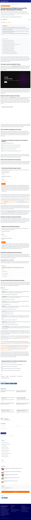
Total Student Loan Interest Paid (5, 231)
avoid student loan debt (12, 337)
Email (15, 383)
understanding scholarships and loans (24, 343)
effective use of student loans (14, 343)
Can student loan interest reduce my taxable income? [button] (9, 362)
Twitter (3, 383)
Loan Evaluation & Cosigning (24, 510)
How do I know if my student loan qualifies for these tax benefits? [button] (10, 370)
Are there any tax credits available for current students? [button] (9, 366)
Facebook (7, 383)
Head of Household (4, 276)
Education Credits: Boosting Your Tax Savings (8, 41)
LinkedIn (12, 383)
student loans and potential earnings (22, 347)
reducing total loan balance (4, 342)
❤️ (3, 22)
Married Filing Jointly (4, 271)
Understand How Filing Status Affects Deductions (9, 50)
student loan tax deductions (13, 376)
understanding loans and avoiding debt (6, 350)
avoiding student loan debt (12, 202)
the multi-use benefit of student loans (13, 201)
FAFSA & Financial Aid (13, 511)
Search (12, 508)
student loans (2, 376)
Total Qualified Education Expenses (6, 176)
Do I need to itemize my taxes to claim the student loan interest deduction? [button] (12, 364)
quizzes (29, 202)
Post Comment (3, 433)
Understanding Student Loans (14, 509)
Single (3, 269)
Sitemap (29, 518)
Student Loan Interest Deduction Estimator (8, 49)
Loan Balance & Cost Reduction (25, 511)
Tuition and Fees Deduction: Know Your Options (8, 45)
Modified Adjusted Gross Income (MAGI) (6, 238)
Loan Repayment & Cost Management (15, 510)
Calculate (3, 183)
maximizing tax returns (19, 376)
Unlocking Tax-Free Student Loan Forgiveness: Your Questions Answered (11, 44)
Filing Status (3, 234)
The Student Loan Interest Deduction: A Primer (8, 40)
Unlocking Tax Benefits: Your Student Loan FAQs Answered (10, 53)
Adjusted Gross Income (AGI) (5, 172)
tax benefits (7, 376)
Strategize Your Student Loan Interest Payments (9, 48)
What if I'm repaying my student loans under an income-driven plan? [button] (11, 368)
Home (11, 507)
